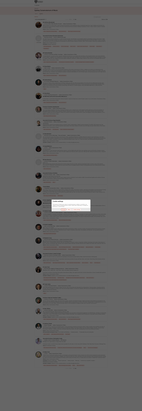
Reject (69, 209)
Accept (63, 209)
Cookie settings (76, 209)
